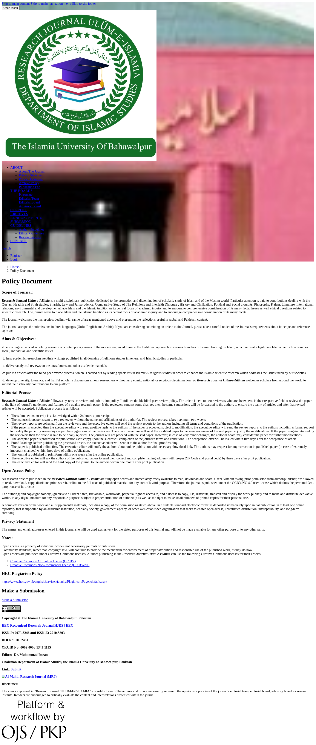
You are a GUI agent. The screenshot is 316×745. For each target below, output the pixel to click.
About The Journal (31, 171)
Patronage (25, 194)
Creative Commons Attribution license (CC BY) (43, 561)
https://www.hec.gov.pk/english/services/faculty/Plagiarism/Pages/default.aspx (54, 581)
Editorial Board (29, 202)
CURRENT (18, 210)
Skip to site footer (84, 3)
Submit (16, 669)
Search (6, 248)
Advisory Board (30, 206)
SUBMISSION (20, 221)
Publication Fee (29, 187)
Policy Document (31, 179)
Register (15, 255)
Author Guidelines (31, 229)
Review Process (30, 237)
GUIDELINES (20, 225)
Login (14, 259)
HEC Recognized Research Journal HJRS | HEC (37, 625)
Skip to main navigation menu (51, 3)
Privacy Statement (31, 175)
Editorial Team (29, 198)
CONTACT (18, 241)
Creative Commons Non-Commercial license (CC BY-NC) (50, 565)
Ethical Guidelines (31, 233)
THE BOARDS (21, 191)
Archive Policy (29, 183)
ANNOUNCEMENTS (26, 218)
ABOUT (16, 167)
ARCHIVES (19, 214)
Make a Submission (15, 600)
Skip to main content (16, 3)
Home (15, 267)
